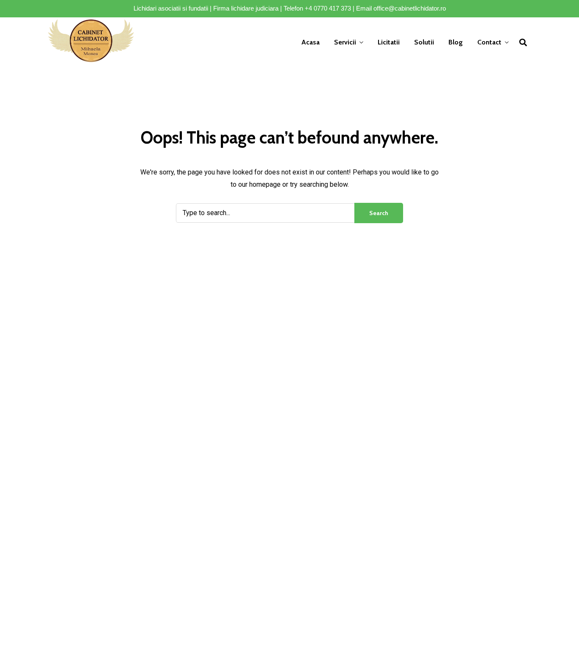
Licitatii (389, 42)
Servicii (345, 42)
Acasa (310, 42)
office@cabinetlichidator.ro (409, 8)
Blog (455, 42)
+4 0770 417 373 (328, 8)
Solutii (424, 42)
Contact (489, 42)
